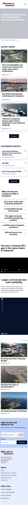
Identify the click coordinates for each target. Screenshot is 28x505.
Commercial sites (6, 477)
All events (14, 181)
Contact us (4, 480)
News (2, 470)
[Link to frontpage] (7, 453)
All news (14, 136)
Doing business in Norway (8, 473)
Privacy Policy (5, 498)
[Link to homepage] (8, 4)
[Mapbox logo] (4, 333)
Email (3, 439)
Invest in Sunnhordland (8, 492)
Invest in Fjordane (6, 489)
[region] (14, 316)
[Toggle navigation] (25, 4)
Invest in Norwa (5, 495)
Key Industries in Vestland (9, 475)
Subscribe (22, 442)
